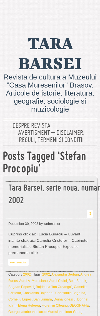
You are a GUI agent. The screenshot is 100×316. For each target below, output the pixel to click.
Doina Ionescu (65, 299)
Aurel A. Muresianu (33, 281)
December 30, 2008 (23, 224)
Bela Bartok (77, 281)
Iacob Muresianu (51, 312)
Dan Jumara (42, 299)
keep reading (18, 262)
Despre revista (31, 126)
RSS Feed (89, 12)
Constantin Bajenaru (38, 293)
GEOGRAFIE (79, 305)
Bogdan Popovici (21, 287)
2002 (27, 274)
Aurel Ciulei (58, 281)
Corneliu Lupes (20, 299)
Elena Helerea (29, 305)
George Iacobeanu (22, 312)
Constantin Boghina (70, 293)
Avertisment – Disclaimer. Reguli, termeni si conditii (51, 136)
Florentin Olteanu (55, 305)
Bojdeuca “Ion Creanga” (54, 287)
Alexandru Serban (65, 274)
